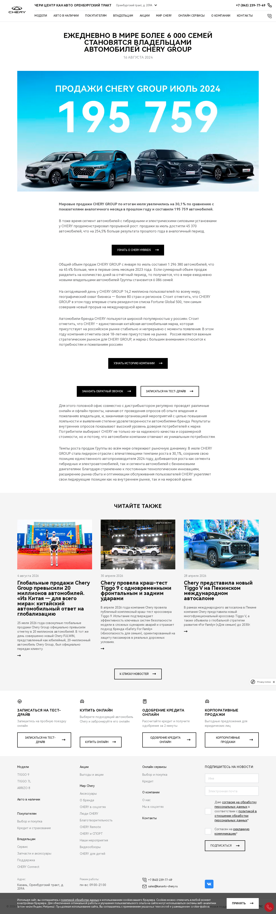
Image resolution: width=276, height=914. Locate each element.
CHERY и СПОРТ (91, 833)
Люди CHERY (89, 813)
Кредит (148, 781)
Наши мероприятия (94, 840)
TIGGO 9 (23, 774)
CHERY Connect (28, 867)
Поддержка (26, 860)
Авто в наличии (66, 15)
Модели (40, 15)
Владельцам (123, 15)
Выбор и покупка (29, 821)
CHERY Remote (90, 827)
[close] (274, 682)
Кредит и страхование (34, 828)
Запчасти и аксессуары (34, 853)
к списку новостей (134, 674)
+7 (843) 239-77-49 (160, 879)
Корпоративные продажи (228, 740)
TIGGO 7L (24, 781)
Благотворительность (96, 820)
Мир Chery (164, 15)
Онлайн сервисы (191, 15)
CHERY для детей (92, 853)
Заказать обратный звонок (102, 391)
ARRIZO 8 (23, 788)
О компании (221, 15)
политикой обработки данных (80, 900)
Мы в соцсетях (153, 806)
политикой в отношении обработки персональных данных (236, 816)
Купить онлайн (96, 742)
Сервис (22, 847)
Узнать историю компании (134, 363)
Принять (239, 903)
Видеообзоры (90, 847)
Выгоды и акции (92, 774)
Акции (145, 15)
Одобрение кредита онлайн (165, 740)
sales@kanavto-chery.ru (163, 886)
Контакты (245, 15)
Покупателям (96, 15)
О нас (146, 800)
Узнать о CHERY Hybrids (134, 250)
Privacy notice (264, 682)
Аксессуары (88, 793)
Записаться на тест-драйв (166, 391)
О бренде (87, 800)
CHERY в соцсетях (93, 807)
